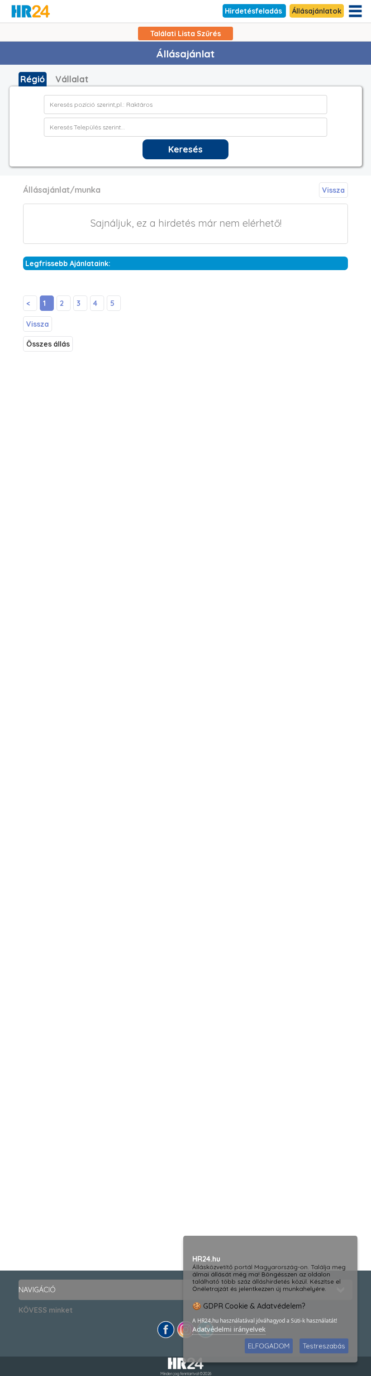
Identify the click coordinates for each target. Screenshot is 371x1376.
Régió (32, 79)
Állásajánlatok (317, 10)
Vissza (333, 190)
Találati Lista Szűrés (185, 33)
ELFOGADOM (269, 1346)
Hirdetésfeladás (254, 10)
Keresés (185, 149)
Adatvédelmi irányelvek (229, 1328)
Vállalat (71, 79)
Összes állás (48, 343)
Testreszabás (324, 1346)
